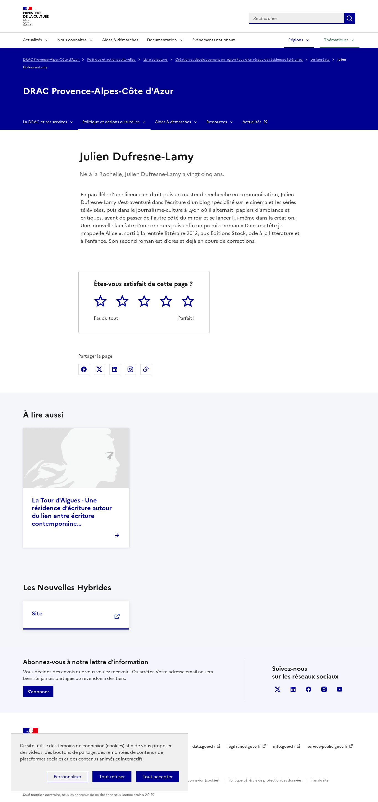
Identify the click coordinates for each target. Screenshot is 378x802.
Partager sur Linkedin (114, 369)
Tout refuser (112, 776)
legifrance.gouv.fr (244, 746)
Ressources (216, 122)
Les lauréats (320, 59)
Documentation (162, 40)
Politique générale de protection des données (265, 780)
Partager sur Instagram (130, 369)
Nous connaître (72, 40)
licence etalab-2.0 (135, 794)
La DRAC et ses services (45, 122)
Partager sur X (99, 369)
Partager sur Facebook (83, 369)
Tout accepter (158, 776)
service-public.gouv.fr (327, 746)
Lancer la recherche (349, 18)
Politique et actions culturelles (111, 59)
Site (37, 613)
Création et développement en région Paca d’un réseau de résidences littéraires (239, 59)
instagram (324, 689)
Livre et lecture (155, 59)
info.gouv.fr (284, 746)
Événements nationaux (213, 40)
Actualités (32, 40)
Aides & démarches (120, 40)
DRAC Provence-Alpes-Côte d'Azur (51, 59)
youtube (339, 689)
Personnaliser (67, 776)
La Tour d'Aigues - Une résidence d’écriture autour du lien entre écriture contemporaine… (72, 512)
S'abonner (38, 691)
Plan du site (319, 780)
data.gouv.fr (203, 746)
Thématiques (336, 40)
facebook (308, 689)
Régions (295, 40)
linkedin (293, 689)
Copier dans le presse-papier (145, 369)
